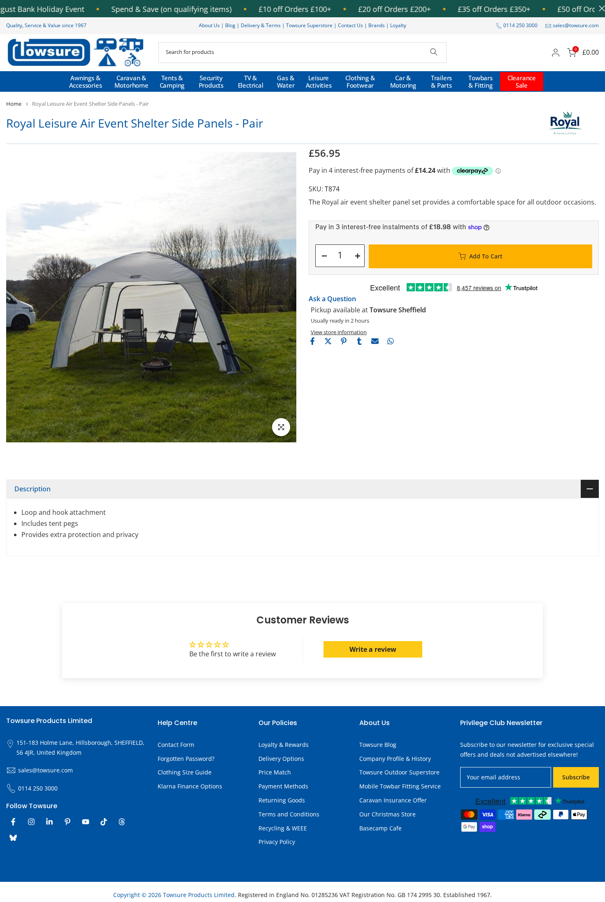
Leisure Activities (319, 81)
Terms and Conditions (288, 814)
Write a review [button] (372, 649)
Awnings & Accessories (85, 81)
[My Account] (556, 53)
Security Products (211, 81)
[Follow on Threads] (122, 822)
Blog (231, 25)
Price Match (274, 772)
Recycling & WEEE (282, 828)
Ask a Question (332, 298)
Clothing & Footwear (360, 81)
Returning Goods (281, 800)
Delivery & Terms (261, 25)
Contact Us (350, 25)
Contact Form (176, 745)
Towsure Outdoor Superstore (399, 772)
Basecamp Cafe (380, 828)
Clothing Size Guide (185, 772)
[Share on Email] (375, 341)
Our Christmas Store (387, 814)
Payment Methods (283, 786)
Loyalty (398, 25)
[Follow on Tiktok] (104, 822)
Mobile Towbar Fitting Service (400, 786)
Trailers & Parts (441, 81)
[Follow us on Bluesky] (13, 838)
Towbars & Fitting (480, 81)
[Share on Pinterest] (343, 341)
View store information (339, 332)
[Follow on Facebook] (13, 822)
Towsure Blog (377, 745)
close (600, 8)
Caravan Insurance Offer (393, 800)
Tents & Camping (172, 81)
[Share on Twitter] (328, 341)
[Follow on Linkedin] (49, 822)
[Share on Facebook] (312, 341)
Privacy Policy (276, 842)
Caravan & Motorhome (131, 81)
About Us (209, 25)
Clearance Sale (521, 81)
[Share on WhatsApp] (390, 341)
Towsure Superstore (309, 25)
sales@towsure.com (576, 25)
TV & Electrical (250, 81)
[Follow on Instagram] (31, 822)
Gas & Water (286, 81)
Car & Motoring (403, 81)
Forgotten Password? (186, 759)
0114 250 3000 (520, 25)
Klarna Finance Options (190, 786)
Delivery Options (281, 759)
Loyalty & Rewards (283, 745)
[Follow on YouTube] (86, 822)
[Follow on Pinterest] (67, 822)
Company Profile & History (395, 759)
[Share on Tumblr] (359, 341)
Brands (376, 25)
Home (13, 104)
